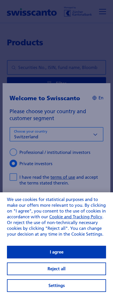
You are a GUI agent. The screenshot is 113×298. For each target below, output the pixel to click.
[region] (56, 245)
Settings (56, 285)
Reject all (56, 268)
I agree (56, 252)
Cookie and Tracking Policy (75, 216)
